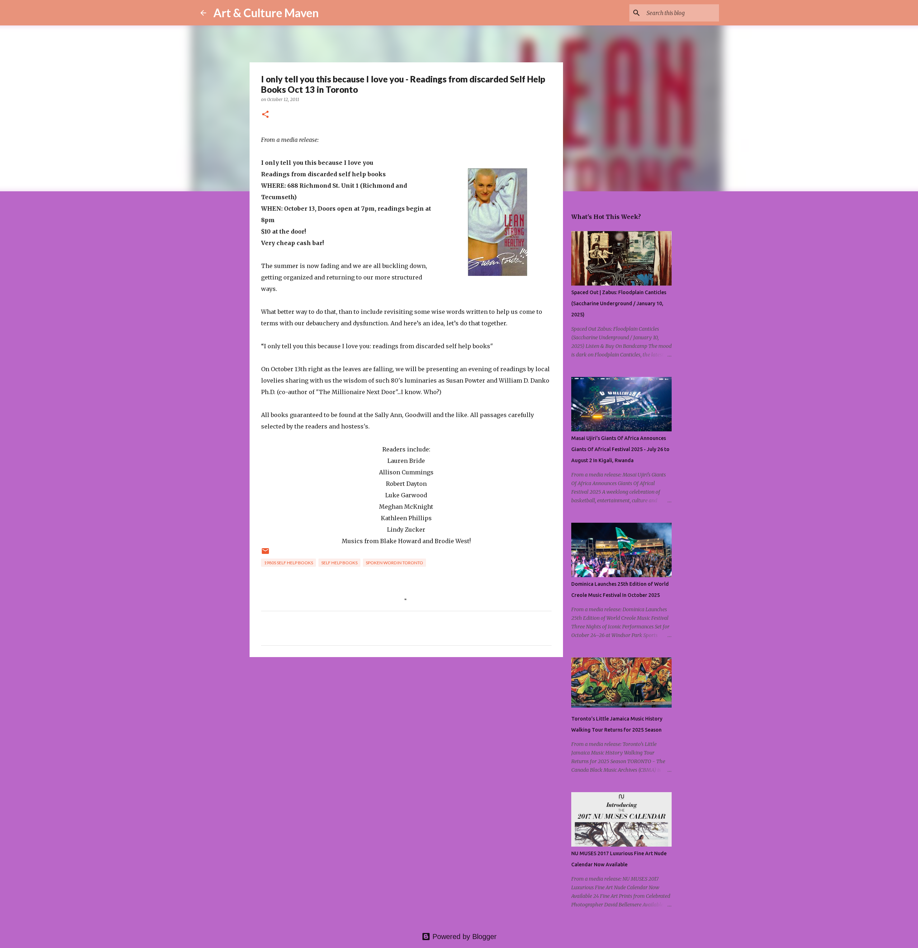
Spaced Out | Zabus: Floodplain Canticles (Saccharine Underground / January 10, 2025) (618, 303)
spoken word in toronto (394, 562)
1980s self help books (288, 562)
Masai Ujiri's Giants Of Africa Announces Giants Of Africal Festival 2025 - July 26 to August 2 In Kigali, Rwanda (620, 449)
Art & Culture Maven (266, 13)
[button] (265, 115)
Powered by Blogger (463, 936)
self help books (339, 562)
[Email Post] (265, 553)
